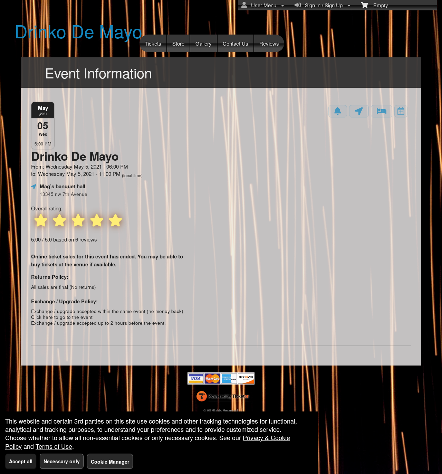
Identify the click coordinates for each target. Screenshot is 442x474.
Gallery (203, 43)
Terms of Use (54, 446)
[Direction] (359, 111)
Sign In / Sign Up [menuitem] (322, 5)
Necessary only (62, 461)
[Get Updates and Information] (337, 111)
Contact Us (235, 43)
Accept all (20, 461)
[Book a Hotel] (381, 111)
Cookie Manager (110, 461)
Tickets (153, 43)
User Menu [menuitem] (262, 5)
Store (178, 43)
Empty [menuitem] (378, 5)
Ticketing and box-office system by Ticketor (222, 397)
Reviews (269, 43)
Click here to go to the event (62, 317)
